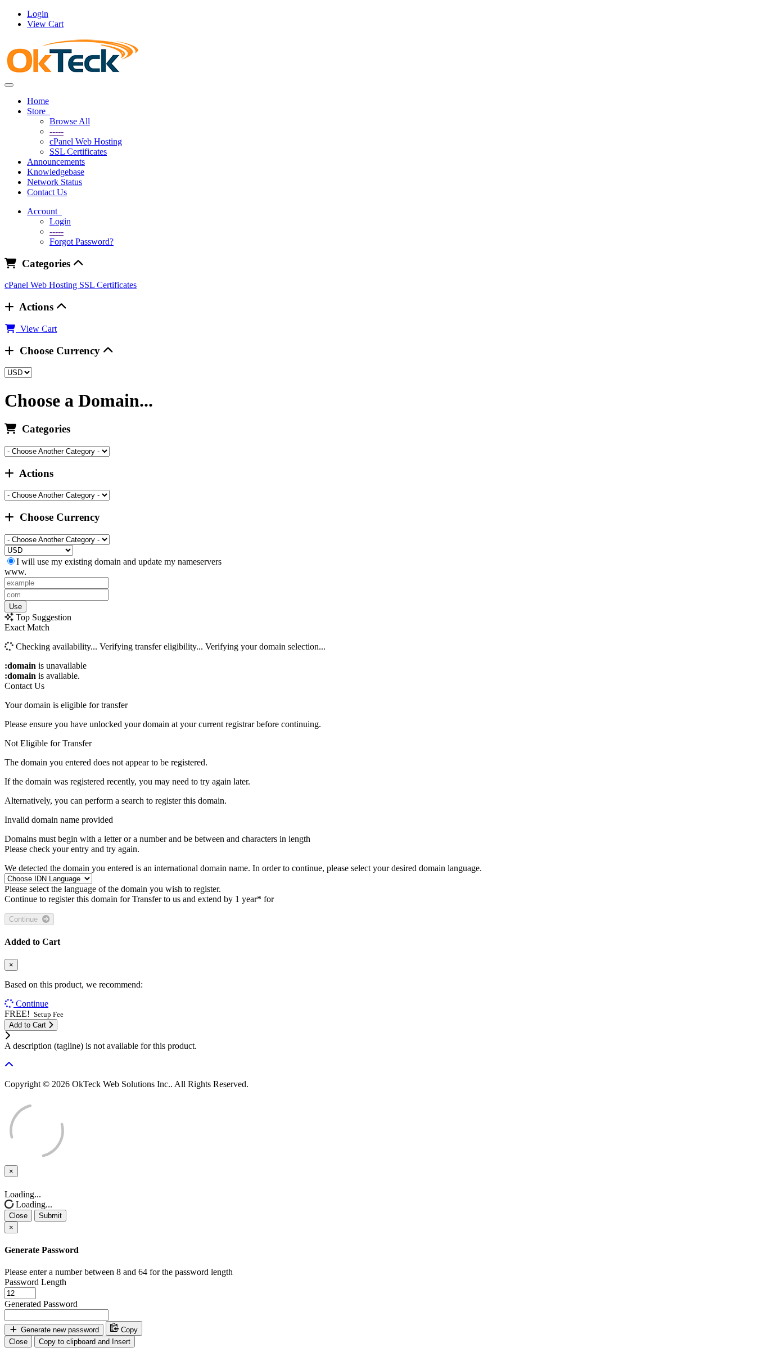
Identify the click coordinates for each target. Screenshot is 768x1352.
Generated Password (41, 1304)
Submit (50, 1215)
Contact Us (47, 192)
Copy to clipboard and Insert (84, 1341)
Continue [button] (32, 1003)
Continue (25, 919)
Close (18, 1215)
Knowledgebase (55, 172)
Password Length (35, 1282)
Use (15, 606)
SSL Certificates (78, 151)
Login (37, 14)
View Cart (45, 24)
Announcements (56, 161)
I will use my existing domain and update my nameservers (119, 561)
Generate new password (59, 1330)
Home (38, 101)
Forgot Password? (81, 241)
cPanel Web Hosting (85, 141)
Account (44, 211)
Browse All (69, 121)
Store (38, 111)
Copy (128, 1330)
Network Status (54, 182)
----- (56, 131)
